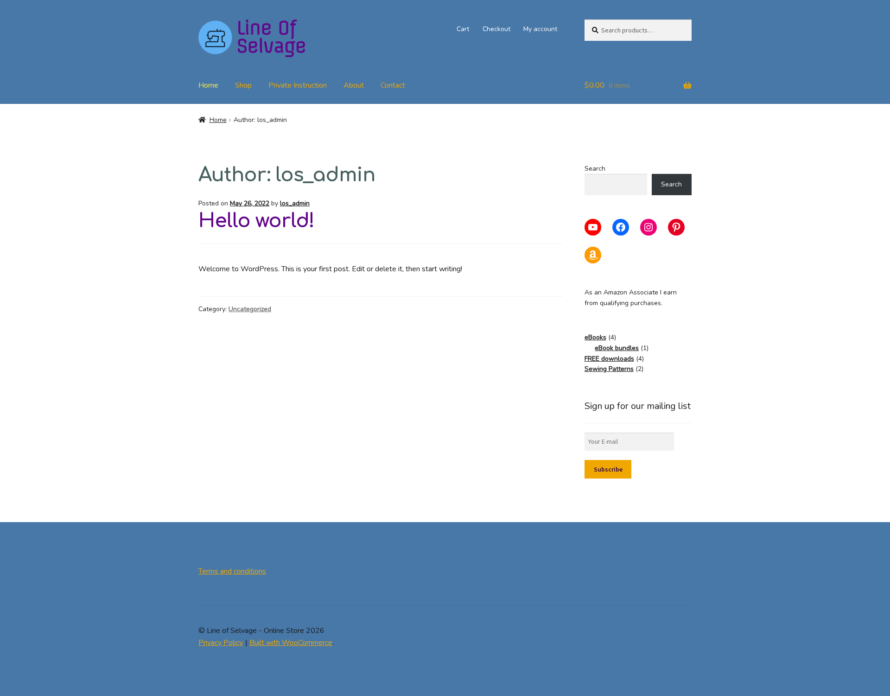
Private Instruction (297, 85)
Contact (393, 85)
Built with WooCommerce (290, 643)
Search (595, 168)
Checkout (496, 29)
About (353, 85)
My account (540, 29)
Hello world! (256, 221)
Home (208, 85)
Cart (463, 29)
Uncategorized (250, 309)
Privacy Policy (220, 643)
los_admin (295, 203)
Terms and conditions (232, 571)
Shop (243, 85)
